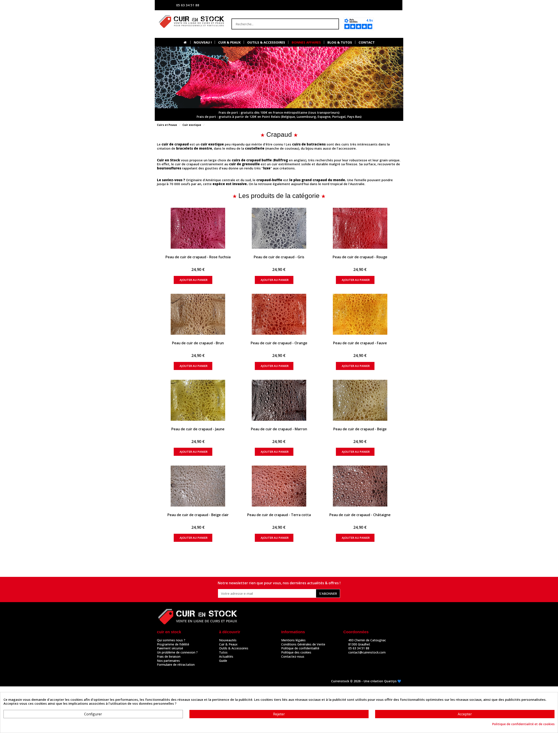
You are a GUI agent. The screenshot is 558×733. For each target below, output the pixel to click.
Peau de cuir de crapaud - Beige (360, 429)
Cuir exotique (191, 125)
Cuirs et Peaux (167, 125)
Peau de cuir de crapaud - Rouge (360, 257)
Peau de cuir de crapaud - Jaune (198, 429)
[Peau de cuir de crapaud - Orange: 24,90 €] (279, 314)
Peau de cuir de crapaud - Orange (279, 343)
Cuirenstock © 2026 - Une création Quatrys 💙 (366, 681)
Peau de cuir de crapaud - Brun (198, 343)
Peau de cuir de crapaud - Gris (279, 257)
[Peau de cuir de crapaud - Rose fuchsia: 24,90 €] (198, 228)
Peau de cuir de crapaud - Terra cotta (279, 514)
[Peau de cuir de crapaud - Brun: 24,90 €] (198, 314)
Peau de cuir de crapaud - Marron (279, 429)
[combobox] (276, 24)
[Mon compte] (356, 5)
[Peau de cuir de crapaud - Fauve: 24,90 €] (360, 314)
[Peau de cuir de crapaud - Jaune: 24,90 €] (198, 400)
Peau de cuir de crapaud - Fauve (360, 343)
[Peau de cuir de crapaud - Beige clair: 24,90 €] (198, 486)
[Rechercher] (333, 24)
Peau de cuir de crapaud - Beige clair (198, 514)
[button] (388, 24)
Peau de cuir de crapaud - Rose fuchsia (198, 257)
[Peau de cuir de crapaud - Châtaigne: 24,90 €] (360, 486)
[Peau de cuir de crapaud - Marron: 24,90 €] (279, 400)
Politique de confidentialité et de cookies (523, 724)
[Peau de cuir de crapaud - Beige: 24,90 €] (360, 400)
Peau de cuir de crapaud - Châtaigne (360, 514)
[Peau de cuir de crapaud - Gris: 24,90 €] (279, 228)
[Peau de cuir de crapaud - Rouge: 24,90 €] (360, 228)
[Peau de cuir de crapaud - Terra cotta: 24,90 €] (279, 486)
